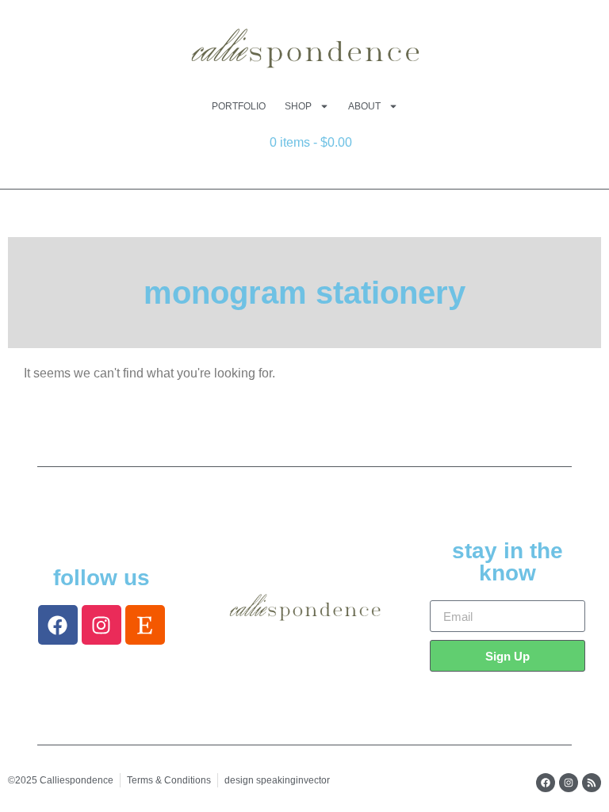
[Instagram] (101, 625)
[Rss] (591, 782)
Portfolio (239, 106)
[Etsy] (145, 625)
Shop (298, 106)
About (364, 106)
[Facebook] (58, 625)
